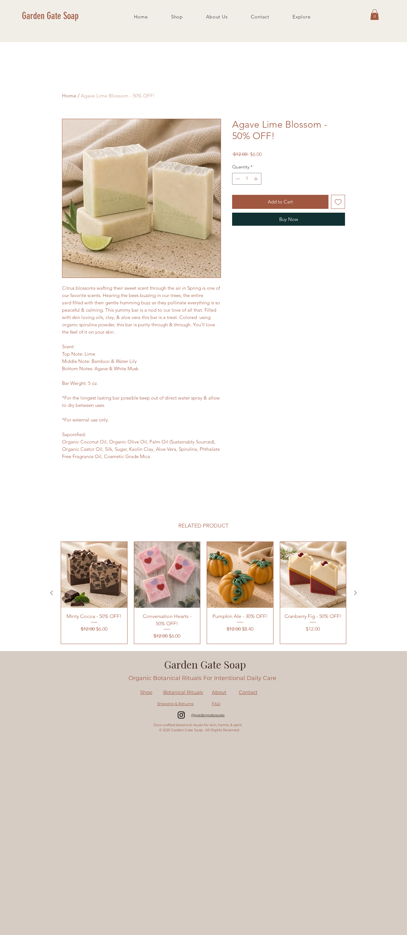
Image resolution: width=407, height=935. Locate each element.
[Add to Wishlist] (338, 202)
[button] (374, 14)
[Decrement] (237, 178)
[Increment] (256, 178)
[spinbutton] (246, 178)
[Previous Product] (51, 593)
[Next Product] (355, 593)
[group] (203, 592)
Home (69, 96)
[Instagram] (181, 715)
